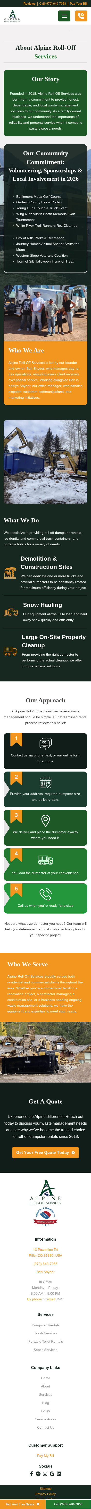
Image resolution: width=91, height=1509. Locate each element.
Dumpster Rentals (45, 1325)
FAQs (45, 1411)
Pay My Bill (45, 1456)
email (51, 1299)
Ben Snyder (46, 1272)
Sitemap (45, 1488)
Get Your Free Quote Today (42, 1153)
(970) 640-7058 (45, 1264)
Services (45, 1394)
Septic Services (45, 1350)
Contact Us (45, 1427)
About (45, 1386)
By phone (34, 1299)
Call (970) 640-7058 (52, 3)
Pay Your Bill (78, 3)
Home (45, 1378)
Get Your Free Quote (20, 1504)
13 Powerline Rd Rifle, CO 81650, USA (45, 1252)
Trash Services (45, 1333)
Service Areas (45, 1419)
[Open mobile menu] (64, 16)
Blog (45, 1403)
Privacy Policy (45, 1494)
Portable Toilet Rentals (45, 1341)
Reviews (29, 3)
